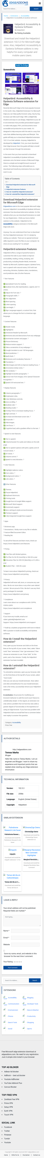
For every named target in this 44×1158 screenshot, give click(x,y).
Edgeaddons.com (9, 206)
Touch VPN (8, 1115)
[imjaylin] (12, 849)
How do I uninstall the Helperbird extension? (20, 194)
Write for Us (15, 1155)
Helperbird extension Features (16, 189)
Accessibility (25, 16)
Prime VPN (8, 1103)
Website (6, 944)
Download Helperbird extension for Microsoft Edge (20, 186)
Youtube (7, 1142)
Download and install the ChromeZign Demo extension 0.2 (31, 837)
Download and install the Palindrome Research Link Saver (12, 840)
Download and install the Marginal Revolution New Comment (31, 865)
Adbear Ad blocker (11, 1072)
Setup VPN (8, 1107)
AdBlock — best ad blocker (14, 1075)
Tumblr (7, 1139)
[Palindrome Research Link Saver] (12, 828)
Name (6, 931)
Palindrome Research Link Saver (16, 834)
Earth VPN (8, 1111)
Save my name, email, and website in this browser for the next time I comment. (20, 954)
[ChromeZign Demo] (31, 827)
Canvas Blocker (10, 1087)
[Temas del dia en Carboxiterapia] (12, 876)
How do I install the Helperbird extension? (19, 192)
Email (6, 938)
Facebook (8, 1127)
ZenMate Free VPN (11, 1099)
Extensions (14, 16)
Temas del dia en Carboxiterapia (16, 882)
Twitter (7, 1131)
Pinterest (7, 1135)
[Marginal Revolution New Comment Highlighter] (31, 852)
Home (6, 16)
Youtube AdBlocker (11, 1079)
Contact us (36, 1155)
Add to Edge (12, 844)
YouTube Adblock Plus (13, 1083)
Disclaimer (26, 1155)
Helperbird (16, 143)
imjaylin (12, 854)
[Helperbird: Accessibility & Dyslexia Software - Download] (22, 65)
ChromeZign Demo (31, 832)
